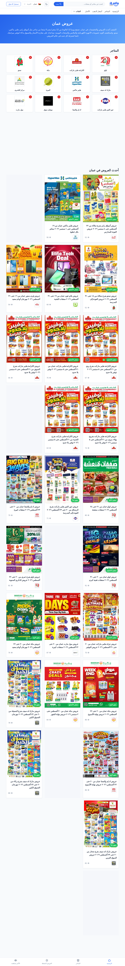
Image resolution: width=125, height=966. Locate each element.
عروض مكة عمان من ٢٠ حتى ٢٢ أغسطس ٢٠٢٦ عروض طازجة (26, 853)
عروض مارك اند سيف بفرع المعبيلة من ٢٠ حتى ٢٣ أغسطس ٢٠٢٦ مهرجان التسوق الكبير (24, 714)
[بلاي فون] (75, 304)
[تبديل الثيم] (46, 4)
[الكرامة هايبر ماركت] (114, 378)
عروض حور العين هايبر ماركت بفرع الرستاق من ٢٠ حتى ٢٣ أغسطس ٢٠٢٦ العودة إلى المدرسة (62, 510)
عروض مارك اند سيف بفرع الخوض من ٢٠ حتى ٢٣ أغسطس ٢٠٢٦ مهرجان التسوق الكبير (62, 855)
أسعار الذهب (97, 11)
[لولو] (114, 515)
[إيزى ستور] (37, 304)
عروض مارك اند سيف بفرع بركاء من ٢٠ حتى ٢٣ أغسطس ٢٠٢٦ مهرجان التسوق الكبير (25, 784)
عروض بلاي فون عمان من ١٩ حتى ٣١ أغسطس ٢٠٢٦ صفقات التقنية (63, 297)
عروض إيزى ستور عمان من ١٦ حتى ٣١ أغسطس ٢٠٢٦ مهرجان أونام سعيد (24, 297)
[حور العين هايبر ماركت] (75, 518)
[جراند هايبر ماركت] (114, 652)
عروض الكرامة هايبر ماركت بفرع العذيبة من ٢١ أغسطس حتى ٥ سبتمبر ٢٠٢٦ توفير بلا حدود (63, 439)
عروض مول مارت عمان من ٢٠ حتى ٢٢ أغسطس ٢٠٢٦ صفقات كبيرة (63, 645)
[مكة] (37, 652)
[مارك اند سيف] (37, 723)
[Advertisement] (62, 141)
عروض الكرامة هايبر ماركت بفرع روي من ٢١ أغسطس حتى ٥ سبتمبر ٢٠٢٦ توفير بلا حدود (101, 369)
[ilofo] (114, 4)
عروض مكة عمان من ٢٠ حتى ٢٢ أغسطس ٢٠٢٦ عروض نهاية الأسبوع (102, 712)
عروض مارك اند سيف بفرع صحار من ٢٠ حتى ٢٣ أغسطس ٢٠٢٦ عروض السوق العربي (102, 855)
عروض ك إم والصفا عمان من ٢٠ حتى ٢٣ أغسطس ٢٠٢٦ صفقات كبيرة (25, 508)
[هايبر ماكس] (75, 237)
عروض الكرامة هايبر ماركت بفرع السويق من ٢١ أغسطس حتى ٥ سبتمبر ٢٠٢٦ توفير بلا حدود (24, 369)
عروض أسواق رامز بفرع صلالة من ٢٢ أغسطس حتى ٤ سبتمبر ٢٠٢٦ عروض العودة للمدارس (101, 229)
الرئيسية (115, 11)
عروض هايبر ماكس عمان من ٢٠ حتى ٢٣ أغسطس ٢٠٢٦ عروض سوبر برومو (24, 923)
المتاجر (107, 11)
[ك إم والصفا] (37, 515)
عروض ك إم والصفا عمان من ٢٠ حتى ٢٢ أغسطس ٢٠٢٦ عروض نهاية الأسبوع (101, 783)
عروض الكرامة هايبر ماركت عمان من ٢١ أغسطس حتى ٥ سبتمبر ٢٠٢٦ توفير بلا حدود (62, 369)
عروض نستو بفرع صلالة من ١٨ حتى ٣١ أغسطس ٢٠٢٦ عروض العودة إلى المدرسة (101, 299)
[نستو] (114, 308)
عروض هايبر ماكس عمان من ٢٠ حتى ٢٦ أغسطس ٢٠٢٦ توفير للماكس (63, 923)
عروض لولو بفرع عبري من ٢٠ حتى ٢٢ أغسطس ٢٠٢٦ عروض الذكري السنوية (24, 578)
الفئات (78, 11)
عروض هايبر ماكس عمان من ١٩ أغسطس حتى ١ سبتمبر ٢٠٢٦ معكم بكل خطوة (64, 229)
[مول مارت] (75, 652)
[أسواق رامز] (114, 237)
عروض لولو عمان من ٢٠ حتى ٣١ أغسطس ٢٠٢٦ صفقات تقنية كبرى (103, 578)
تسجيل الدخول (13, 4)
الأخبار (87, 11)
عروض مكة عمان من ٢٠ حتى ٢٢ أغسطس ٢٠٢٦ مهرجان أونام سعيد (26, 645)
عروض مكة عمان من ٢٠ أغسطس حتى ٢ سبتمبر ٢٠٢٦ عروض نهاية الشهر (62, 712)
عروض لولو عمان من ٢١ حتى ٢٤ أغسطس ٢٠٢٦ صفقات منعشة (103, 508)
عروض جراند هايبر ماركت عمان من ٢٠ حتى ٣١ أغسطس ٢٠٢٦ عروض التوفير (101, 645)
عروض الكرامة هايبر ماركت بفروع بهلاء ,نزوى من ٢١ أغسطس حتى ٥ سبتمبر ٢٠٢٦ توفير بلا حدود (103, 439)
